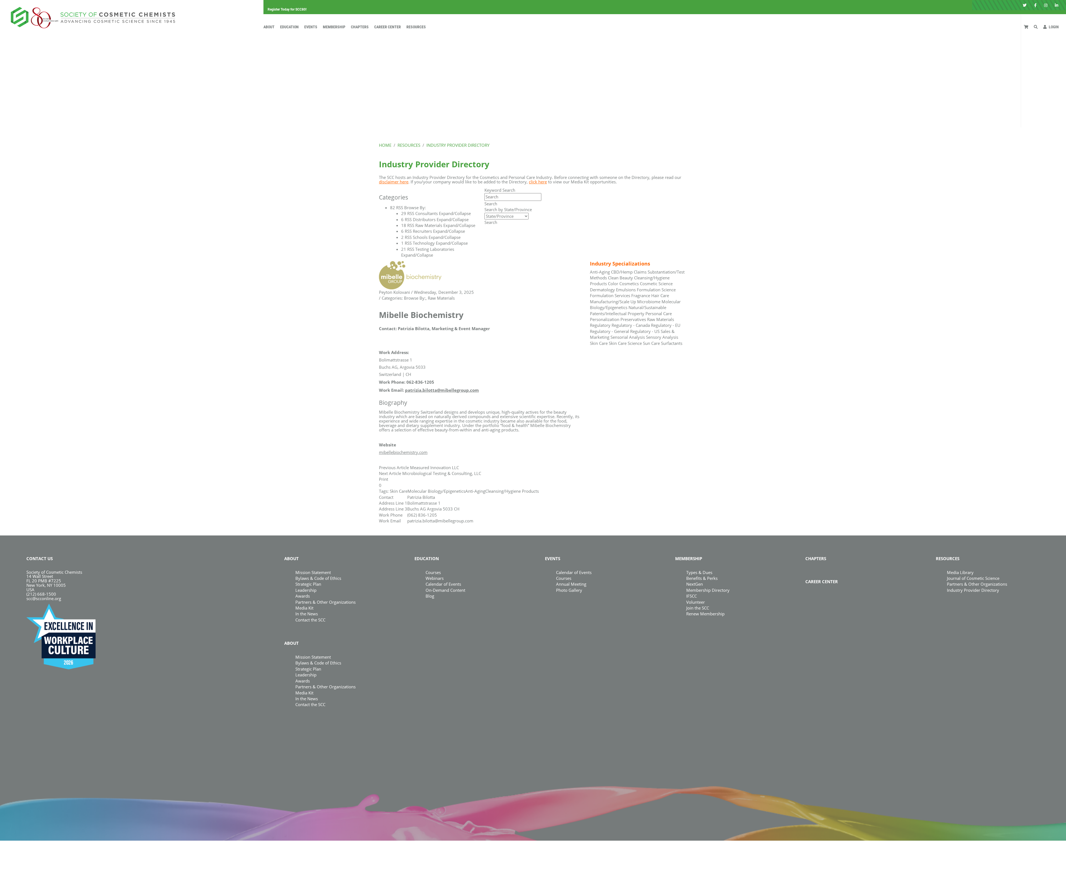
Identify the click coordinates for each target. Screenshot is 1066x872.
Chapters (360, 27)
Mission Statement (313, 572)
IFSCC (691, 596)
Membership (334, 27)
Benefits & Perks (702, 578)
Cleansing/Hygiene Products (512, 491)
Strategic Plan (308, 584)
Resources (416, 27)
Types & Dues (699, 572)
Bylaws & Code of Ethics (318, 578)
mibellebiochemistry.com (403, 452)
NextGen (694, 584)
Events (310, 27)
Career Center (387, 27)
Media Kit (304, 608)
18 (403, 225)
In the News (306, 613)
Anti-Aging (475, 491)
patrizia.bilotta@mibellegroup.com (442, 390)
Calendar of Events (443, 584)
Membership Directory (708, 590)
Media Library (960, 572)
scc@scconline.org (43, 598)
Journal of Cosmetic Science (973, 578)
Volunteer (695, 602)
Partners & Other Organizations (325, 602)
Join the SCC (697, 608)
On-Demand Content (445, 590)
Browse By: (415, 298)
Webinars (435, 578)
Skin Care (399, 491)
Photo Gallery (569, 590)
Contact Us (39, 558)
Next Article (390, 473)
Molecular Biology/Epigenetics (436, 491)
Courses (433, 572)
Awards (302, 596)
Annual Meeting (571, 584)
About (269, 27)
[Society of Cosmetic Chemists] (91, 16)
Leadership (305, 590)
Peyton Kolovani (394, 292)
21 (403, 249)
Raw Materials (441, 298)
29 (403, 213)
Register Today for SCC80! (287, 9)
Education (289, 27)
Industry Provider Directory (973, 590)
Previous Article (394, 467)
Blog (430, 596)
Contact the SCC (310, 620)
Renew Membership (705, 613)
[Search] (1035, 27)
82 (392, 207)
